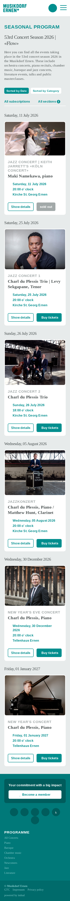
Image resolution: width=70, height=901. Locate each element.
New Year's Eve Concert (34, 612)
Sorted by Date (16, 90)
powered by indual (14, 895)
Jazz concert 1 (24, 276)
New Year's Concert (30, 722)
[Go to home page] (15, 8)
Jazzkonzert (22, 502)
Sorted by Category (46, 90)
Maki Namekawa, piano (30, 176)
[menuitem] (7, 890)
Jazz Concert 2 (24, 391)
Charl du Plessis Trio (28, 397)
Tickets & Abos (52, 8)
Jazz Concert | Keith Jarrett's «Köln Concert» (30, 166)
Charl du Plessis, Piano (30, 617)
